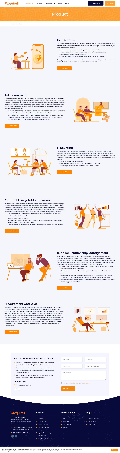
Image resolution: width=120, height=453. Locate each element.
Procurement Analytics (45, 438)
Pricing (60, 3)
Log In (111, 3)
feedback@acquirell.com (24, 385)
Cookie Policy (92, 424)
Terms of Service (93, 418)
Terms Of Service (73, 383)
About (67, 3)
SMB (64, 418)
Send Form (69, 388)
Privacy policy (86, 383)
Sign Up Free (97, 3)
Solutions (39, 3)
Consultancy (67, 424)
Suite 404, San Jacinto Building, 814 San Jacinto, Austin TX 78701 (23, 428)
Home (13, 24)
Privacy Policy (92, 421)
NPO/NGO (66, 427)
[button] (64, 68)
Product (28, 3)
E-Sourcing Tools (43, 424)
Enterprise (66, 421)
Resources (49, 3)
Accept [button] (114, 450)
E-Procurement (43, 421)
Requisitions (42, 418)
